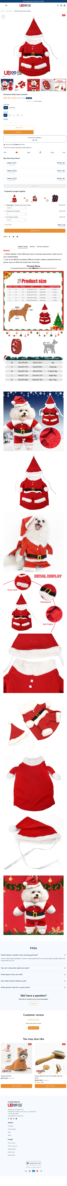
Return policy (11, 1152)
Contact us (11, 1126)
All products (9, 11)
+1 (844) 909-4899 (13, 1113)
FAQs (9, 1132)
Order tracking (12, 1129)
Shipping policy (12, 1149)
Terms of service (12, 1146)
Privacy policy (11, 1143)
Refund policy (11, 1155)
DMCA (9, 1135)
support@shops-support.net (15, 1115)
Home (2, 11)
